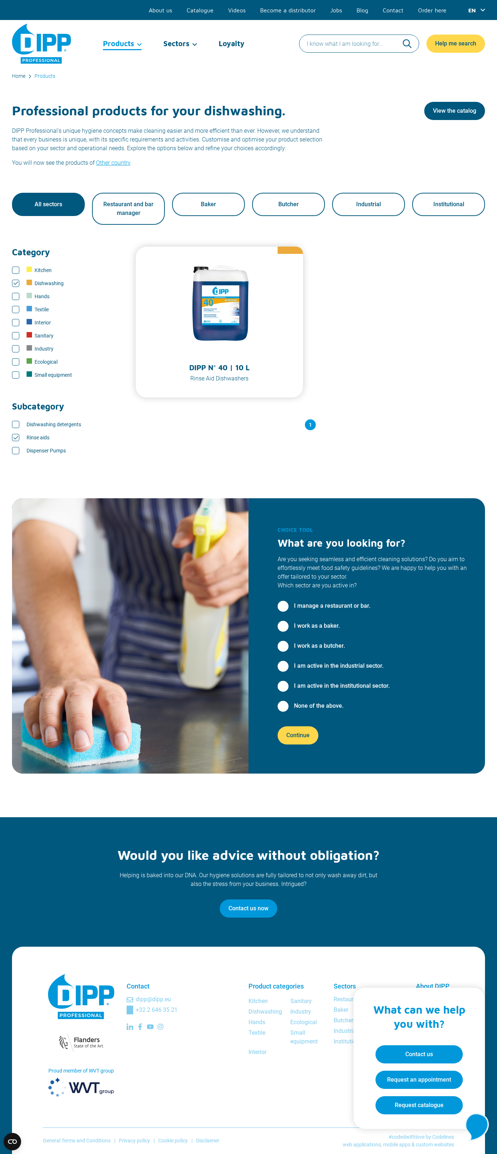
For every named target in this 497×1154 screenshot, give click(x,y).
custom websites (435, 1144)
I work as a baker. (317, 625)
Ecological (46, 362)
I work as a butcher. (319, 645)
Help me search (455, 43)
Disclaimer (207, 1140)
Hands (42, 296)
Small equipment (53, 375)
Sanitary (44, 336)
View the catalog (454, 110)
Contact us (419, 1054)
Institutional (448, 204)
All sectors (48, 204)
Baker (208, 204)
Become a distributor (288, 10)
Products (118, 43)
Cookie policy (173, 1140)
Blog (362, 10)
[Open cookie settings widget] (12, 1141)
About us (160, 10)
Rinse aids (38, 437)
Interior (43, 323)
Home (18, 76)
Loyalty (231, 43)
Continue (298, 735)
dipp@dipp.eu (153, 999)
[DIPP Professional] (42, 44)
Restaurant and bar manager (128, 208)
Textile (42, 309)
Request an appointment (419, 1079)
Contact (393, 10)
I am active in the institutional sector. (342, 685)
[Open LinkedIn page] (130, 1026)
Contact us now (248, 908)
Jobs (336, 10)
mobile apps (396, 1144)
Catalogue (200, 10)
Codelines (443, 1137)
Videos (237, 10)
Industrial (368, 204)
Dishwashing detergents (54, 424)
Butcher (288, 204)
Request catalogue (419, 1105)
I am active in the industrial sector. (338, 665)
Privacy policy (134, 1140)
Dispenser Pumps (46, 451)
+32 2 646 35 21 (157, 1009)
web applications (362, 1144)
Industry (44, 349)
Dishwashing (49, 283)
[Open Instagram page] (160, 1026)
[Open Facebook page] (140, 1026)
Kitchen (43, 270)
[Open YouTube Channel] (150, 1026)
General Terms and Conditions (77, 1140)
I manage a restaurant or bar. (332, 605)
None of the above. (318, 705)
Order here (432, 10)
